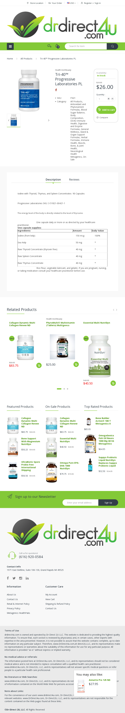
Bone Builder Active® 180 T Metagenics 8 (103, 421)
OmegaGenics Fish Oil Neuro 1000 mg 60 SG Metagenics (106, 439)
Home (10, 58)
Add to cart (108, 109)
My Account (51, 594)
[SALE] (25, 347)
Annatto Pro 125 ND (99, 680)
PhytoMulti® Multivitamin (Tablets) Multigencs (60, 324)
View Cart (50, 599)
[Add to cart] (39, 365)
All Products (26, 58)
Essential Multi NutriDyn (96, 322)
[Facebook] (56, 90)
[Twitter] (14, 578)
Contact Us (12, 599)
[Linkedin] (27, 578)
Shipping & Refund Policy (57, 603)
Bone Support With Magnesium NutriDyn (30, 441)
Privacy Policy (13, 608)
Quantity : (100, 94)
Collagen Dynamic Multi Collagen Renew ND (22, 324)
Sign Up (108, 502)
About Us (11, 594)
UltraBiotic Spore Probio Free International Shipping (30, 466)
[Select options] (76, 364)
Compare (104, 117)
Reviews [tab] (74, 179)
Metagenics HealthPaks (18, 612)
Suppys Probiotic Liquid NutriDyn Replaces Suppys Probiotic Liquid (108, 461)
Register (88, 3)
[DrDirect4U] (62, 24)
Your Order (57, 3)
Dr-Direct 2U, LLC (15, 709)
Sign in (98, 3)
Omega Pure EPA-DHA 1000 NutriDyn (69, 465)
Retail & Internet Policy (18, 603)
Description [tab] (53, 179)
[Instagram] (20, 578)
